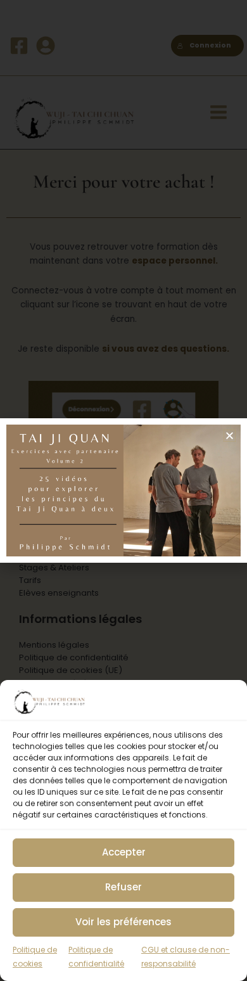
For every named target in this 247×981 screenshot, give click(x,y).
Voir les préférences (123, 921)
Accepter (124, 852)
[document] (123, 490)
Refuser (123, 887)
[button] (229, 435)
